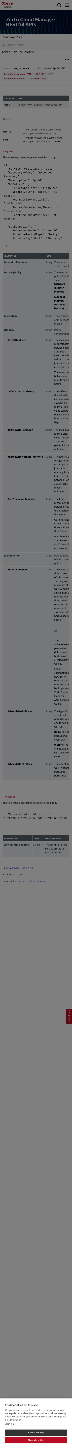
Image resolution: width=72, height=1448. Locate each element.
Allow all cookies (36, 1440)
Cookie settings (36, 1433)
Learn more (10, 1424)
